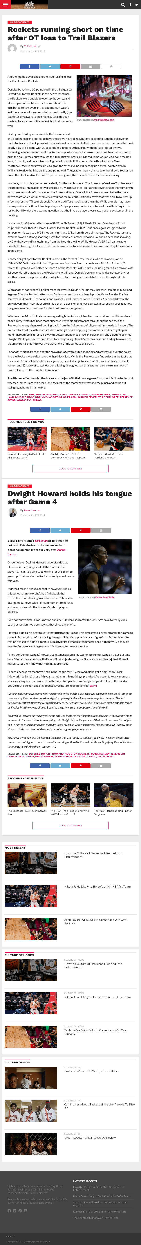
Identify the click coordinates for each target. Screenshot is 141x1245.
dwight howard (79, 394)
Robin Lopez (110, 397)
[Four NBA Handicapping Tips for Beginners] (113, 806)
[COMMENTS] (111, 65)
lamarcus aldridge (21, 397)
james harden (100, 394)
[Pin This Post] (70, 65)
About (10, 1236)
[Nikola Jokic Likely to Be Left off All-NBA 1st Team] (27, 449)
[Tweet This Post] (50, 65)
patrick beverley (89, 397)
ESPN (93, 685)
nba (37, 397)
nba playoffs (44, 756)
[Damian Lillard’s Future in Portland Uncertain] (113, 449)
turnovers (105, 756)
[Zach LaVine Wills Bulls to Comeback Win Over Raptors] (70, 449)
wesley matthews (29, 399)
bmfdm (40, 394)
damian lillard (56, 394)
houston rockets (77, 753)
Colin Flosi (30, 46)
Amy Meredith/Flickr (103, 119)
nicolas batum (51, 397)
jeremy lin (118, 394)
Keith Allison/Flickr (104, 597)
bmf (31, 394)
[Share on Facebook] (29, 65)
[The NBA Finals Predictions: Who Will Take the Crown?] (70, 806)
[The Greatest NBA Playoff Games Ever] (27, 806)
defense (34, 753)
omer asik (69, 397)
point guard (87, 756)
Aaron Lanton (32, 510)
